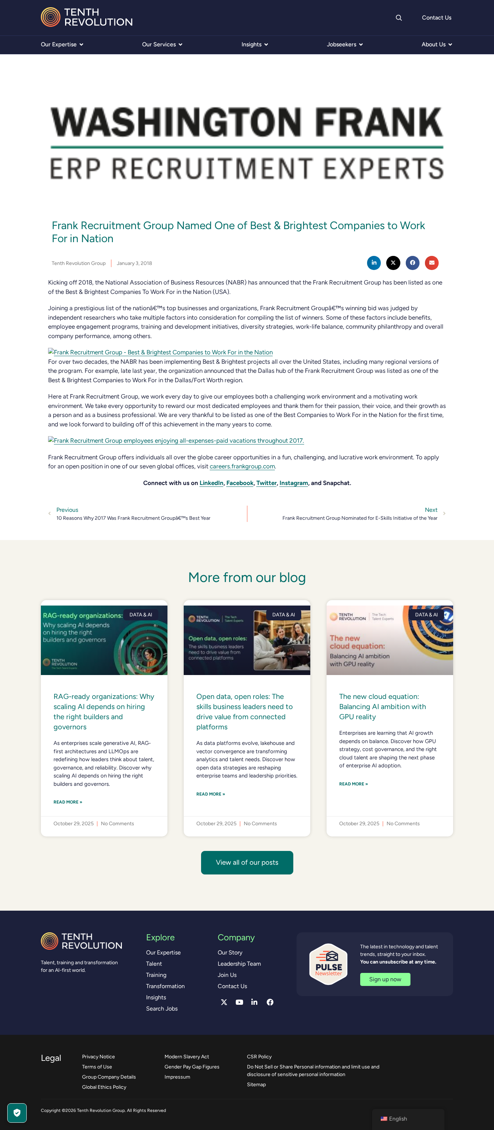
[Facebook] (270, 1002)
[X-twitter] (224, 1002)
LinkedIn (211, 482)
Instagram (294, 482)
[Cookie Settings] (17, 1113)
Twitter (266, 482)
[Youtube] (239, 1002)
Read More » (68, 802)
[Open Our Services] (180, 44)
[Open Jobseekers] (361, 44)
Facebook (240, 482)
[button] (374, 263)
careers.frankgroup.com (242, 466)
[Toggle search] (398, 17)
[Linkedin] (254, 1002)
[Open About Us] (450, 44)
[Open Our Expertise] (81, 44)
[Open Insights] (266, 44)
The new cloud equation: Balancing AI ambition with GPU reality (382, 706)
